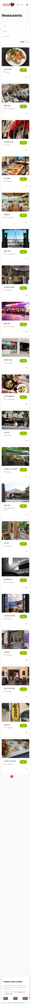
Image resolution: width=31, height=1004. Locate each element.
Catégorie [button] (6, 36)
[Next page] (19, 776)
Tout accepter (25, 998)
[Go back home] (9, 5)
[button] (15, 42)
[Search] (27, 5)
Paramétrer (15, 998)
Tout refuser (5, 998)
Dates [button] (5, 31)
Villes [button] (4, 26)
